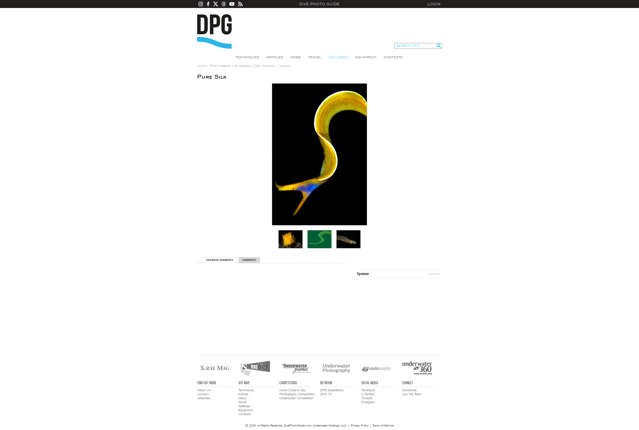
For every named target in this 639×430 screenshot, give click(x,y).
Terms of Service (383, 425)
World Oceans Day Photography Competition (297, 392)
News (296, 57)
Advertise (434, 274)
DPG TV (326, 394)
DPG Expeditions (331, 390)
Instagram (368, 402)
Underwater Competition (296, 398)
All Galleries (242, 66)
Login (434, 4)
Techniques (247, 57)
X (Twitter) (367, 394)
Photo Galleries (220, 66)
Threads (366, 398)
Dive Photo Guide (319, 4)
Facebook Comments (219, 260)
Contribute (409, 390)
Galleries (338, 57)
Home (201, 66)
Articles (274, 57)
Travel (314, 57)
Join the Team (412, 394)
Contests (393, 57)
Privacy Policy (360, 425)
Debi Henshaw (264, 66)
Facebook (368, 390)
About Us (203, 390)
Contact (203, 394)
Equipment (365, 57)
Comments (249, 260)
